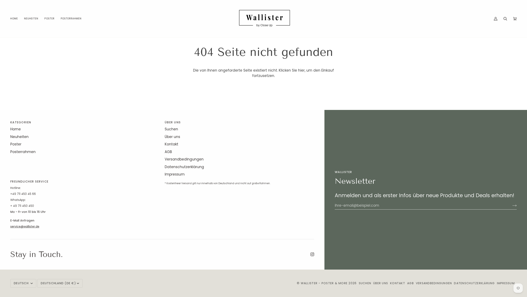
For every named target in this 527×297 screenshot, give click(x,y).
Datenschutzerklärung (184, 166)
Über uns (172, 136)
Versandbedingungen (184, 159)
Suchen (171, 129)
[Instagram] (312, 254)
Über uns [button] (173, 122)
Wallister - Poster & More (324, 283)
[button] (49, 18)
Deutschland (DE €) (58, 283)
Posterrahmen (23, 151)
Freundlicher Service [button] (29, 181)
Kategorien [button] (20, 122)
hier (301, 70)
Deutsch (22, 283)
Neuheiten (19, 136)
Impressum (175, 174)
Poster (15, 144)
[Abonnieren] (511, 205)
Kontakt (171, 144)
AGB (168, 151)
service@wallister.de (24, 226)
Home (15, 129)
